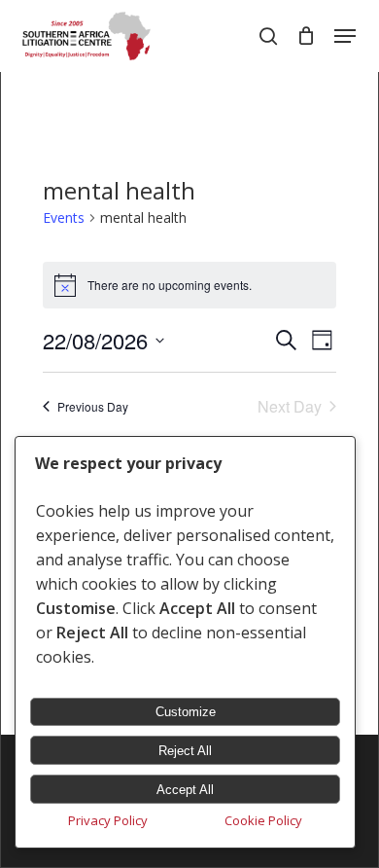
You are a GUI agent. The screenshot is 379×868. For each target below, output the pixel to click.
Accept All (185, 789)
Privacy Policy (108, 820)
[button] (345, 36)
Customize (185, 712)
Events (64, 217)
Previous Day (92, 406)
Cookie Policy (263, 820)
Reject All (185, 750)
